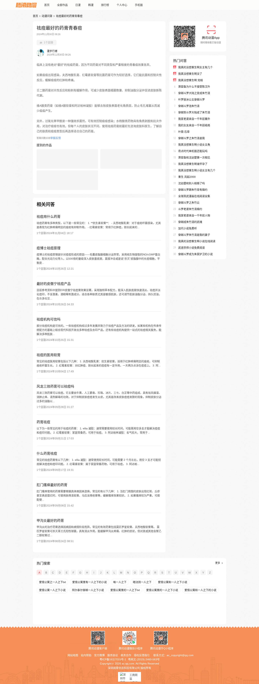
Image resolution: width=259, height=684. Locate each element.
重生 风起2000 (187, 176)
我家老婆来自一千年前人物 (194, 215)
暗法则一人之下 (142, 582)
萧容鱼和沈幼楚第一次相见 (194, 157)
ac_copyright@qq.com (180, 655)
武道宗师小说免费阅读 (191, 247)
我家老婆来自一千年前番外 (194, 118)
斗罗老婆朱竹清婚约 (190, 209)
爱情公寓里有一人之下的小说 (89, 582)
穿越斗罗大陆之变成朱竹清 (194, 93)
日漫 (78, 4)
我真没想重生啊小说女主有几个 (196, 170)
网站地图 (72, 655)
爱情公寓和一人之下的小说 (200, 590)
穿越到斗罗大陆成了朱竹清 (194, 112)
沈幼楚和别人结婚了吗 (191, 183)
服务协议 (112, 655)
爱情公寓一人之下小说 (52, 590)
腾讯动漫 (26, 5)
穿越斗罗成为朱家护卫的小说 (195, 254)
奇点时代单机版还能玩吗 (192, 151)
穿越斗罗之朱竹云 (188, 202)
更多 (218, 562)
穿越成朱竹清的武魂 (190, 221)
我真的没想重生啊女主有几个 (195, 67)
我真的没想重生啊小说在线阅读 (196, 241)
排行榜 (105, 4)
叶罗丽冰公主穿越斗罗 (191, 99)
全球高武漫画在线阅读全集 (194, 196)
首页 (46, 4)
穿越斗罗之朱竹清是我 (191, 138)
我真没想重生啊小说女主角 (194, 144)
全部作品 (62, 4)
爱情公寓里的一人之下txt (125, 590)
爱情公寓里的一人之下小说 (162, 590)
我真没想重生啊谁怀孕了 (192, 163)
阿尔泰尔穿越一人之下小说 (88, 590)
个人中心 (122, 4)
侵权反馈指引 (142, 655)
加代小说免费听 (187, 228)
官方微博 (99, 655)
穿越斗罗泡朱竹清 (188, 105)
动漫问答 (47, 15)
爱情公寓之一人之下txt (52, 582)
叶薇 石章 (184, 131)
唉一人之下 (119, 582)
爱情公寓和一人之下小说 (172, 582)
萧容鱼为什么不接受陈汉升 (194, 86)
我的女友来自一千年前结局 (194, 125)
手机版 (139, 4)
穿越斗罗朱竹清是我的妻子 (194, 234)
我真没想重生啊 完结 (190, 80)
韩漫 (90, 4)
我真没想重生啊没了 (190, 73)
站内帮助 (86, 655)
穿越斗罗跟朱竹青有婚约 (192, 189)
